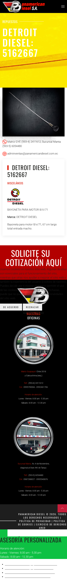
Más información (33, 312)
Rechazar (32, 307)
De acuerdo (11, 307)
